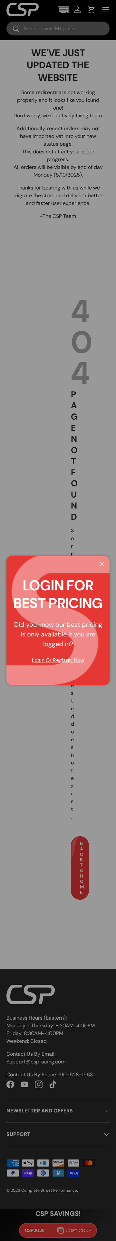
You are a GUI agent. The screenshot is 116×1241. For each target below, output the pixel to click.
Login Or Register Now (58, 660)
